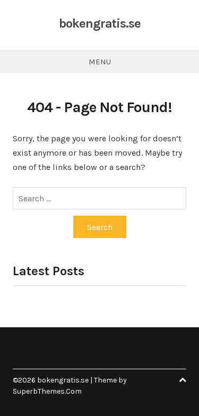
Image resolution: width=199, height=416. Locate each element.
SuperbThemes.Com (47, 391)
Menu (100, 61)
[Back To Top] (182, 380)
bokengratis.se (100, 23)
